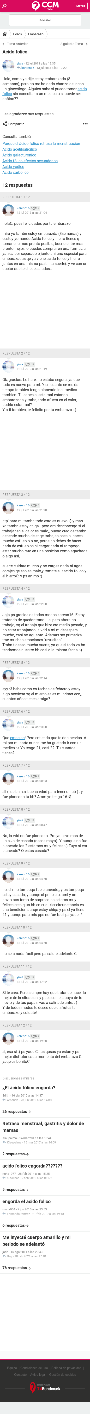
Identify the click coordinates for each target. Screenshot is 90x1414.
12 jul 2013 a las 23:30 (32, 727)
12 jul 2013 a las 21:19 (32, 369)
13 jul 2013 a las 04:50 (32, 879)
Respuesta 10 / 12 (17, 927)
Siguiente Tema (71, 44)
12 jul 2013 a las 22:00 (32, 604)
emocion (17, 738)
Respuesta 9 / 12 (16, 863)
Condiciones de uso (34, 1368)
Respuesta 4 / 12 (16, 588)
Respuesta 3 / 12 (16, 495)
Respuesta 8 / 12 (16, 809)
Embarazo (35, 34)
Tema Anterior (17, 44)
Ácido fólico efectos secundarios (30, 161)
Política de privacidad (66, 1368)
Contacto (20, 1374)
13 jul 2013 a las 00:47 (32, 825)
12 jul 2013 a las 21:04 (32, 212)
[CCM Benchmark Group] (45, 1388)
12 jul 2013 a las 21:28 (32, 510)
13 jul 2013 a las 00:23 (32, 781)
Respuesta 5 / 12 (16, 663)
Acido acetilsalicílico (19, 149)
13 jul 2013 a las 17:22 (32, 982)
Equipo (12, 1368)
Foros (17, 34)
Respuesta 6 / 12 (16, 711)
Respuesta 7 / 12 (16, 765)
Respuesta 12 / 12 (17, 1025)
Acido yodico (13, 166)
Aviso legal (38, 1374)
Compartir (16, 124)
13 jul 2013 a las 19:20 (51, 68)
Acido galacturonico (19, 155)
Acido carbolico (15, 172)
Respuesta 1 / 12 (16, 197)
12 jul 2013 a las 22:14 (32, 678)
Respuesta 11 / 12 (17, 966)
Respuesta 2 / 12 (16, 353)
